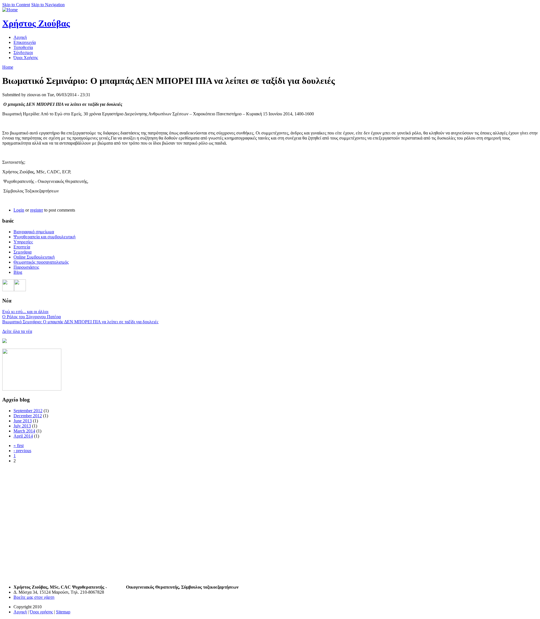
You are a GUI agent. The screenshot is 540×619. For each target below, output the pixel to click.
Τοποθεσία (23, 47)
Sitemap (63, 611)
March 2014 (24, 431)
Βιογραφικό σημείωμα (34, 231)
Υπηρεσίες (23, 241)
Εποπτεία (22, 247)
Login (19, 210)
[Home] (10, 9)
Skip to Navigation (48, 4)
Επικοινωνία (25, 42)
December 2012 (28, 415)
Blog (18, 272)
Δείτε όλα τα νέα (17, 331)
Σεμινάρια (23, 252)
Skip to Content (16, 4)
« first (19, 445)
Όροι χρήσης (41, 611)
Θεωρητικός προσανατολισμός (41, 262)
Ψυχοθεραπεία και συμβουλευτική (44, 236)
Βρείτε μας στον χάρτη (34, 597)
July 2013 (22, 425)
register (36, 210)
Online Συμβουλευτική (34, 257)
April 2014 (23, 436)
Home (7, 67)
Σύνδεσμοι (23, 52)
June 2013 (23, 420)
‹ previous (22, 450)
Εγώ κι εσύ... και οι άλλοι (25, 311)
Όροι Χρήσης (26, 57)
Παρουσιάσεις (26, 267)
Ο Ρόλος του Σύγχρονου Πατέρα (31, 316)
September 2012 (28, 410)
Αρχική (20, 37)
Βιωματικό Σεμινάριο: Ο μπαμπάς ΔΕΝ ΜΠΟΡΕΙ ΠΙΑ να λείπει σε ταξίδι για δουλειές (80, 321)
